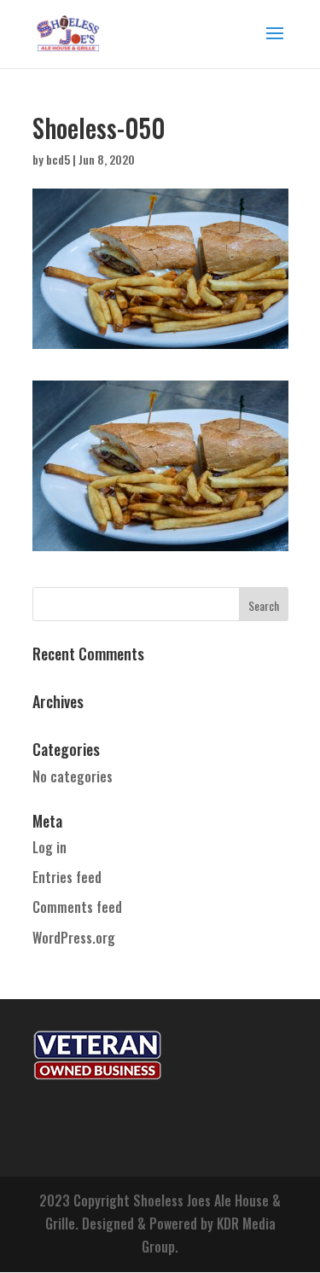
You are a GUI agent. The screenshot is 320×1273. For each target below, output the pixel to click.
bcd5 (58, 159)
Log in (49, 847)
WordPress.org (73, 937)
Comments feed (77, 907)
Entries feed (67, 877)
